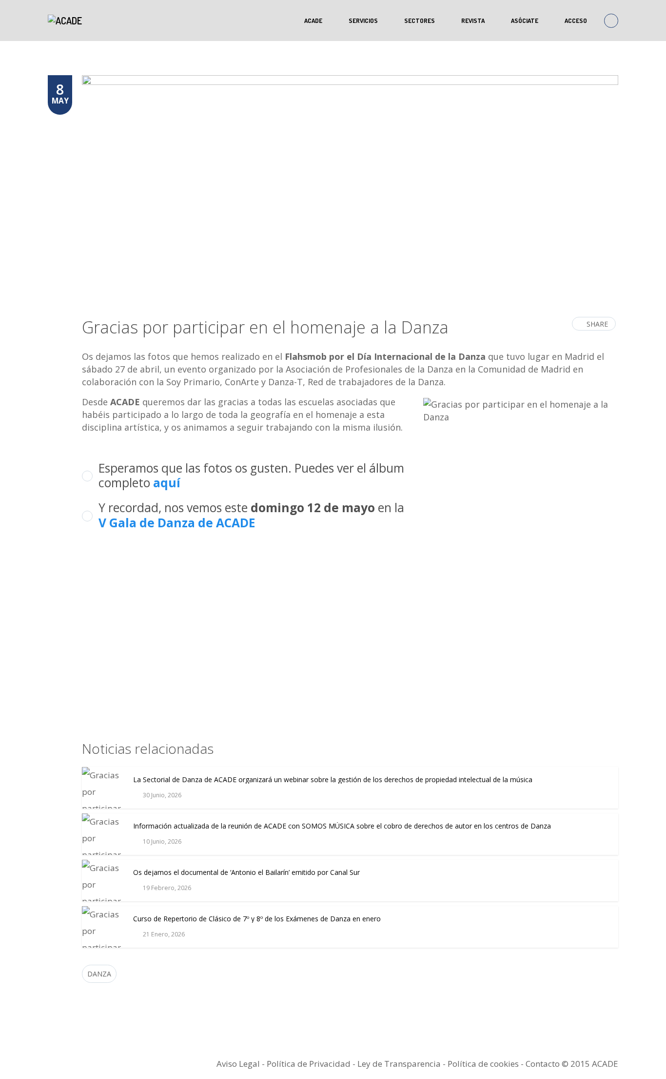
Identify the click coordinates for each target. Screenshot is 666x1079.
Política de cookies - (487, 1063)
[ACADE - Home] (66, 20)
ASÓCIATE (524, 20)
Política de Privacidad (309, 1063)
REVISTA (473, 20)
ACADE (313, 20)
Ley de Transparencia (400, 1063)
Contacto (543, 1063)
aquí (166, 483)
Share (597, 324)
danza (99, 973)
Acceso (576, 20)
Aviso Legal (238, 1063)
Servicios (363, 20)
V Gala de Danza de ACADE (176, 523)
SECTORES (419, 20)
